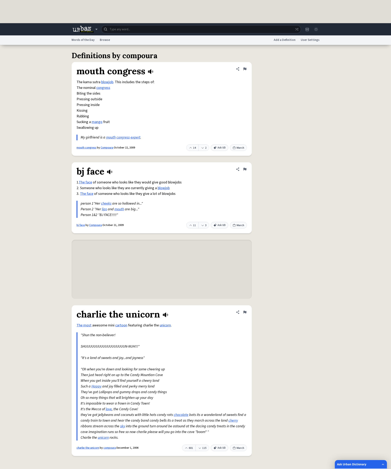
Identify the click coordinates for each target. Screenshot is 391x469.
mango (97, 121)
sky (122, 426)
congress (103, 87)
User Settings (310, 40)
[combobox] (201, 29)
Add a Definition (284, 40)
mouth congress (86, 148)
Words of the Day (82, 40)
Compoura (107, 148)
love (109, 409)
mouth (111, 137)
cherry (233, 420)
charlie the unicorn (88, 448)
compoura (109, 448)
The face (85, 182)
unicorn (165, 325)
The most (84, 325)
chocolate (181, 414)
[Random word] (296, 29)
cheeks (106, 203)
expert (135, 137)
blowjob (107, 82)
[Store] (307, 29)
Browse (105, 40)
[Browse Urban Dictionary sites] (85, 29)
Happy (96, 386)
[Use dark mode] (316, 29)
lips (104, 209)
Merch (240, 148)
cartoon (121, 325)
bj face (81, 225)
